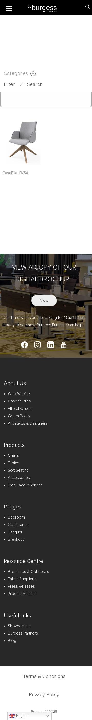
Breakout (16, 539)
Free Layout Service (25, 485)
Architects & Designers (28, 423)
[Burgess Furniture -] (48, 7)
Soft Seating (18, 470)
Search (35, 84)
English (21, 716)
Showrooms (19, 626)
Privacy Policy (44, 694)
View (44, 300)
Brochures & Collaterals (28, 572)
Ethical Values (19, 409)
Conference (18, 525)
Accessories (19, 478)
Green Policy (19, 416)
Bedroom (16, 517)
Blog (12, 641)
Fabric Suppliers (22, 579)
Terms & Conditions (44, 676)
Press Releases (21, 586)
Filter (9, 84)
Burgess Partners (23, 633)
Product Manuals (22, 594)
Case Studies (19, 401)
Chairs (13, 455)
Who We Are (19, 394)
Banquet (15, 532)
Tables (13, 463)
